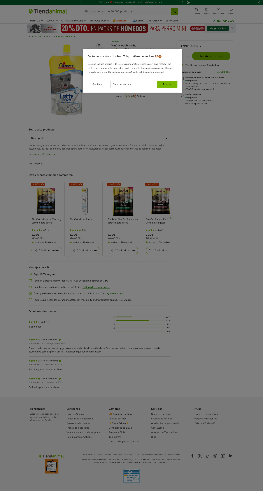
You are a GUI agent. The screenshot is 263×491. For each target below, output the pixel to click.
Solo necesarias (122, 84)
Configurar (98, 84)
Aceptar (167, 84)
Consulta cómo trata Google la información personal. (136, 72)
